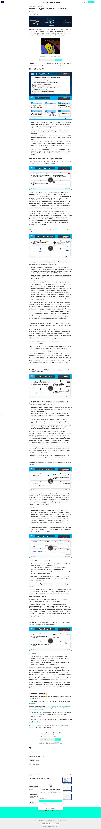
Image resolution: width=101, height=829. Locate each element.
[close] (62, 784)
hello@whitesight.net (34, 722)
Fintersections (35, 714)
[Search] (84, 2)
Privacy (54, 820)
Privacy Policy (59, 804)
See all (31, 802)
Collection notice (63, 820)
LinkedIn (64, 725)
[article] (50, 780)
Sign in (97, 2)
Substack (44, 826)
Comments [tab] (32, 760)
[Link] (28, 69)
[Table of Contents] (1, 414)
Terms (58, 820)
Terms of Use (56, 803)
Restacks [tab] (37, 760)
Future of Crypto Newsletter (36, 6)
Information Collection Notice (50, 804)
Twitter (31, 727)
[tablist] (34, 760)
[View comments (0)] (34, 14)
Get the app (56, 823)
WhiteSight (32, 703)
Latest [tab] (33, 774)
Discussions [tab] (38, 774)
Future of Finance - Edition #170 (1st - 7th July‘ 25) (39, 779)
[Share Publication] (86, 2)
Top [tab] (30, 774)
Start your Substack (47, 823)
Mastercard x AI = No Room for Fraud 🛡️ (40, 778)
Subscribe (91, 2)
